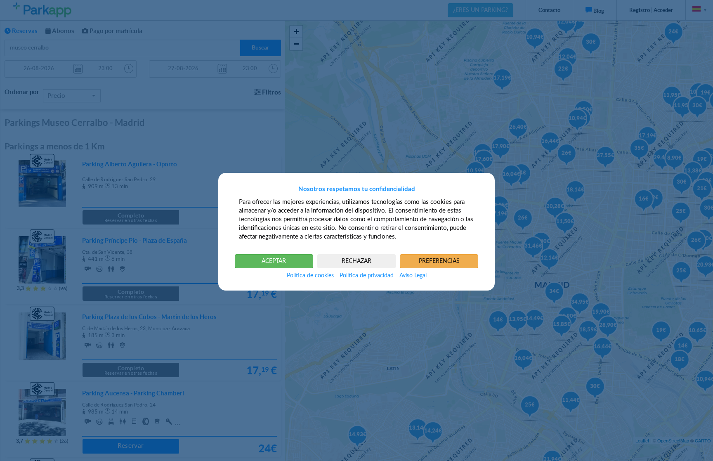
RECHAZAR (356, 261)
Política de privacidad (367, 276)
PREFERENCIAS (439, 261)
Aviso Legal (413, 276)
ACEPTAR (274, 261)
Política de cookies (310, 276)
